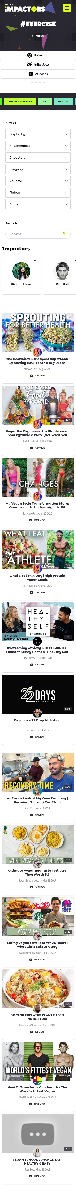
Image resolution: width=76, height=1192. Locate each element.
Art (45, 101)
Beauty (63, 101)
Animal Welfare (20, 101)
